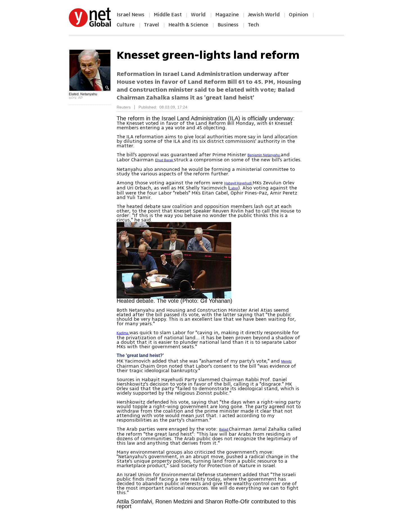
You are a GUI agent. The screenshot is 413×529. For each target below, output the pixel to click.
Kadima (123, 333)
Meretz (286, 361)
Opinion (298, 15)
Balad (224, 429)
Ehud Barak (164, 160)
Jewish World (264, 15)
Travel (151, 25)
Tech (253, 25)
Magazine (227, 15)
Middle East (168, 15)
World (199, 15)
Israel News (130, 15)
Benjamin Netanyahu (264, 155)
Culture (126, 25)
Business (228, 25)
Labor (233, 188)
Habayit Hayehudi (238, 183)
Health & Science (188, 25)
